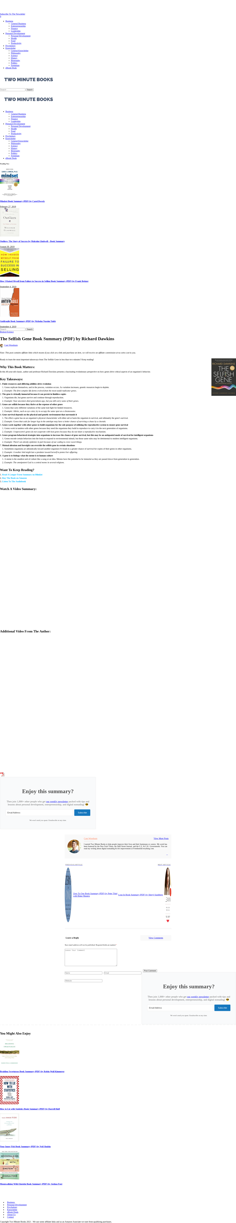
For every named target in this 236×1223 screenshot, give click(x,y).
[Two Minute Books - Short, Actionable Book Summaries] (28, 107)
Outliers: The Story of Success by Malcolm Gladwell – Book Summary (32, 241)
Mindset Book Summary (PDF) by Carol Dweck (22, 201)
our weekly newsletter (57, 801)
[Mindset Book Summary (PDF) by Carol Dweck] (9, 196)
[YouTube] (167, 854)
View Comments (156, 938)
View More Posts (161, 838)
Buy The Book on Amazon (14, 478)
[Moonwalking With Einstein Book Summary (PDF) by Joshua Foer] (9, 1178)
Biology (3, 332)
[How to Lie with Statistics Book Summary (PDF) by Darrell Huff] (9, 1103)
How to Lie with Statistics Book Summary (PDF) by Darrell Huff (30, 1109)
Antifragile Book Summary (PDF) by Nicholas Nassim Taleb (28, 321)
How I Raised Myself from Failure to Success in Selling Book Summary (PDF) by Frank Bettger (44, 281)
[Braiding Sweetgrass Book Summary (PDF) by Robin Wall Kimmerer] (9, 1066)
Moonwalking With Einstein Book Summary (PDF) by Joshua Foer (31, 1184)
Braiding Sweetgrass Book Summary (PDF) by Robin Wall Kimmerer (32, 1071)
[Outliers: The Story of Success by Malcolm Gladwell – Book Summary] (9, 236)
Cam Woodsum (11, 345)
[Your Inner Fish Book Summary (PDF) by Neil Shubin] (9, 1141)
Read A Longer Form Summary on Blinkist (22, 474)
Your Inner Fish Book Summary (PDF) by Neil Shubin (25, 1146)
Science (10, 332)
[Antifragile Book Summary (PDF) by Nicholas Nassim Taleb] (9, 316)
